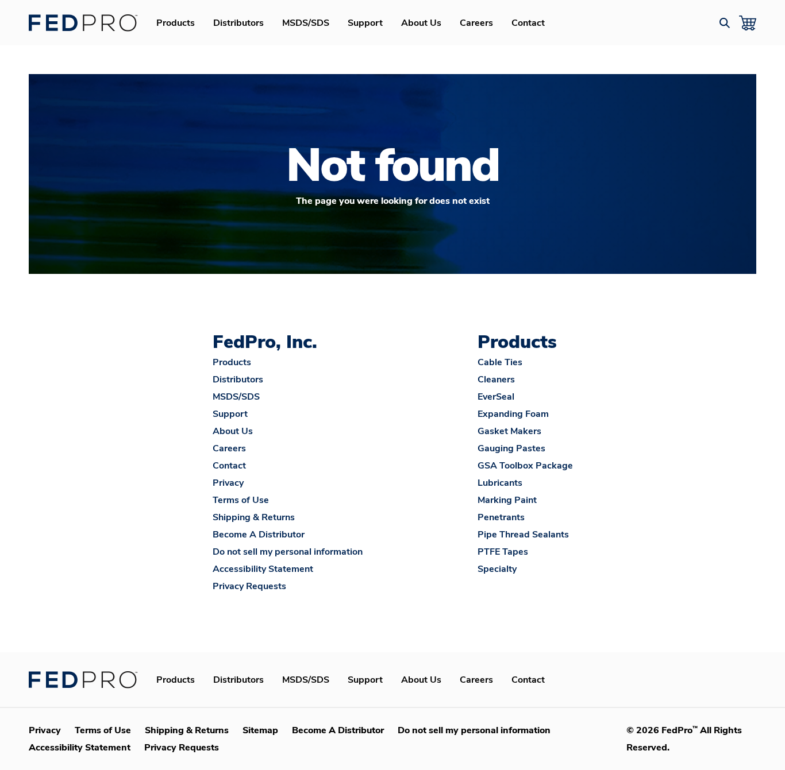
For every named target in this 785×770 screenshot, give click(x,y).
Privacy (228, 483)
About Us (421, 23)
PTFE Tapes (503, 551)
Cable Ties (500, 362)
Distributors (238, 23)
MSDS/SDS (305, 23)
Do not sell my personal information (288, 551)
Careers (476, 23)
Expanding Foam (513, 414)
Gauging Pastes (511, 448)
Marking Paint (507, 500)
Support (365, 23)
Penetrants (501, 517)
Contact (528, 23)
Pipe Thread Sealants (523, 534)
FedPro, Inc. (265, 342)
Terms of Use (241, 500)
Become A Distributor (259, 534)
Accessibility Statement (263, 569)
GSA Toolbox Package (525, 465)
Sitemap (260, 730)
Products (175, 23)
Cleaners (496, 379)
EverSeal (496, 396)
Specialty (497, 569)
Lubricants (500, 483)
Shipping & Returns (254, 517)
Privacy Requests (249, 586)
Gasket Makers (509, 431)
